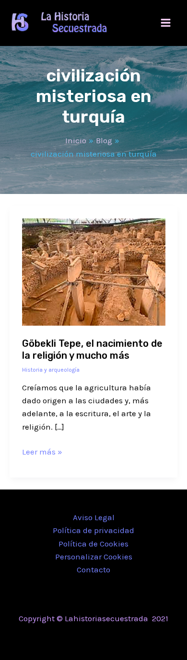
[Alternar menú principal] (166, 23)
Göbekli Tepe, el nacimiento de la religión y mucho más (92, 349)
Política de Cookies (93, 543)
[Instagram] (108, 638)
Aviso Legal (94, 517)
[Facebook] (79, 638)
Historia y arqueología (51, 369)
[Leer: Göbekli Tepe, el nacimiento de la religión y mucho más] (93, 271)
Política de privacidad (93, 530)
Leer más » (42, 450)
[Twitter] (93, 638)
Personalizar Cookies (93, 556)
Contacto (93, 569)
